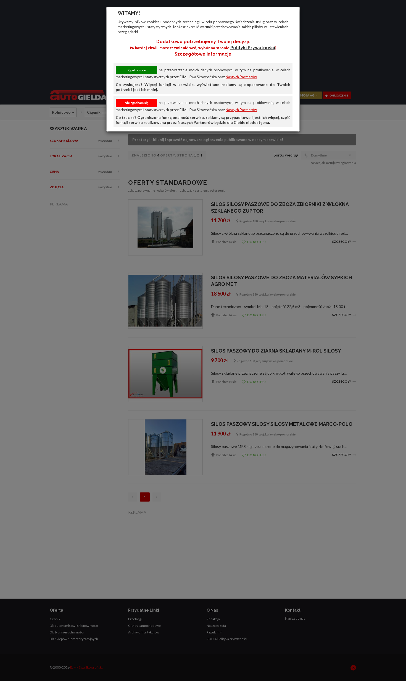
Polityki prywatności (252, 47)
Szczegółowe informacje (203, 54)
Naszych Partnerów (241, 77)
